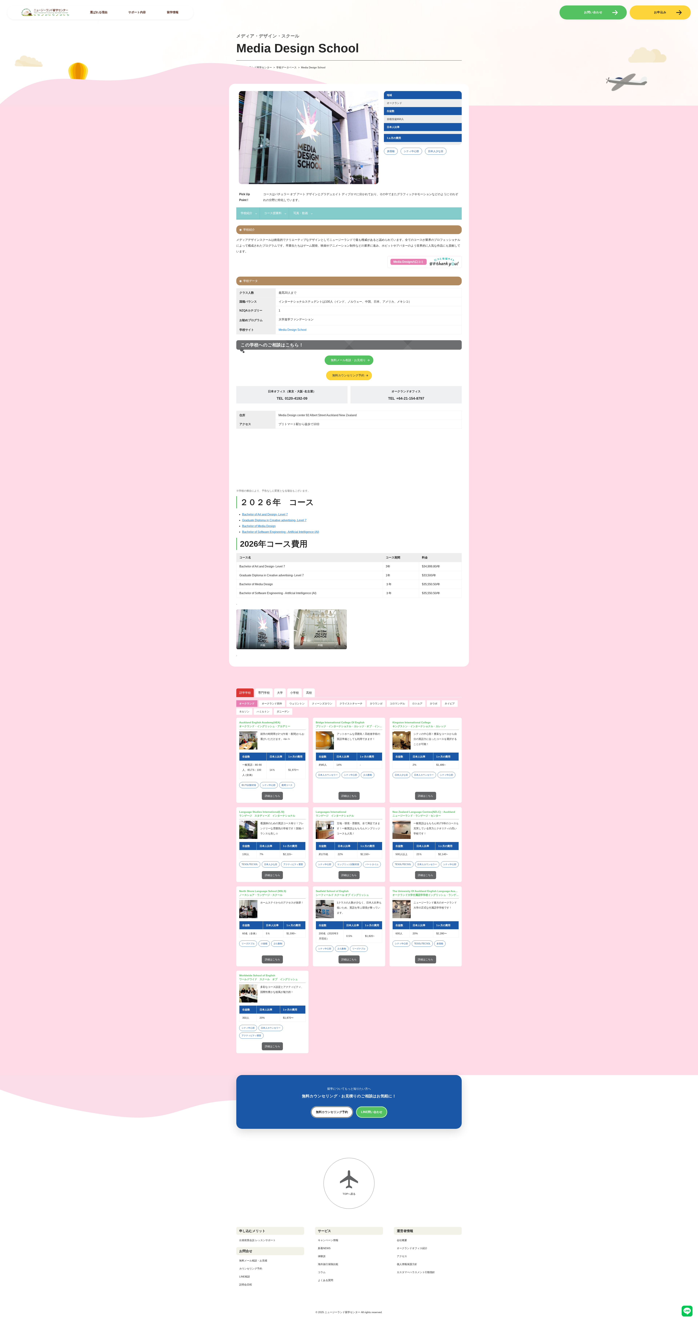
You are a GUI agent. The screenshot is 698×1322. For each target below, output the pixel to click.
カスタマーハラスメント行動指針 (416, 1272)
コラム (322, 1272)
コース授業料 (273, 213)
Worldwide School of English (257, 975)
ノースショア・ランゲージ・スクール (260, 894)
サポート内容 (137, 12)
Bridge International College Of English (340, 722)
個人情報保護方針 (407, 1264)
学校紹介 (246, 213)
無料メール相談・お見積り (348, 360)
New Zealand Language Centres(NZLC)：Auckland (423, 811)
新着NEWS (324, 1248)
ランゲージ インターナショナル (335, 815)
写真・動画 (300, 213)
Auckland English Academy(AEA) (259, 722)
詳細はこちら (272, 795)
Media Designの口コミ (408, 261)
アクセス (402, 1256)
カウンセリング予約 (250, 1268)
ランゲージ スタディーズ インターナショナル (267, 815)
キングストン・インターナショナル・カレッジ (419, 726)
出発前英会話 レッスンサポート (257, 1240)
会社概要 (402, 1240)
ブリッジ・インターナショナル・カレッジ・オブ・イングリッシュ (349, 726)
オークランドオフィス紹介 (412, 1248)
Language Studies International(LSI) (261, 811)
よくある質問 (325, 1280)
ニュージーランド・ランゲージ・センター (416, 815)
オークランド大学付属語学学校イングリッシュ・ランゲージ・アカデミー (425, 894)
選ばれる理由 (98, 12)
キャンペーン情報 (328, 1240)
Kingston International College (411, 722)
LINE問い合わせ (371, 1112)
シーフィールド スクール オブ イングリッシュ (342, 894)
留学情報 (172, 12)
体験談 (322, 1256)
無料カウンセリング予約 (348, 375)
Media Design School (292, 329)
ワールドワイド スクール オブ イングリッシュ (268, 979)
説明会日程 (245, 1284)
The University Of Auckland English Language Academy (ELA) (425, 891)
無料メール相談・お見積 (253, 1260)
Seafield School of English (332, 891)
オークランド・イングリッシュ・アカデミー (264, 726)
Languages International (331, 811)
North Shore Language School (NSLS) (262, 891)
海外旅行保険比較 (328, 1264)
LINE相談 (244, 1276)
